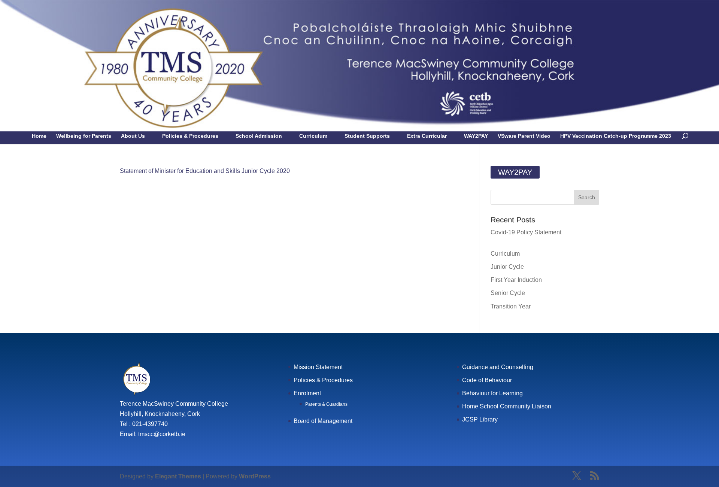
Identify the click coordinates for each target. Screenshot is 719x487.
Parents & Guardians (326, 404)
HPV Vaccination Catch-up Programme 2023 (615, 136)
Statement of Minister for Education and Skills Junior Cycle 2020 (205, 171)
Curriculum (313, 136)
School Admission (259, 136)
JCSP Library (480, 419)
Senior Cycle (508, 293)
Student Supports (367, 136)
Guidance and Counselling (497, 367)
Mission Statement (318, 367)
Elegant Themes (178, 476)
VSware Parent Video (524, 136)
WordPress (255, 476)
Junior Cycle (507, 267)
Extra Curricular (427, 136)
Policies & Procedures (190, 136)
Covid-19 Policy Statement (526, 232)
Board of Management (323, 421)
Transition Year (511, 306)
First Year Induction (516, 280)
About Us (133, 136)
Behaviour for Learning (492, 393)
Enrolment (307, 393)
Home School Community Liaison (506, 406)
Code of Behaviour (487, 380)
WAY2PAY (476, 136)
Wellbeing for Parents (83, 136)
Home (39, 136)
